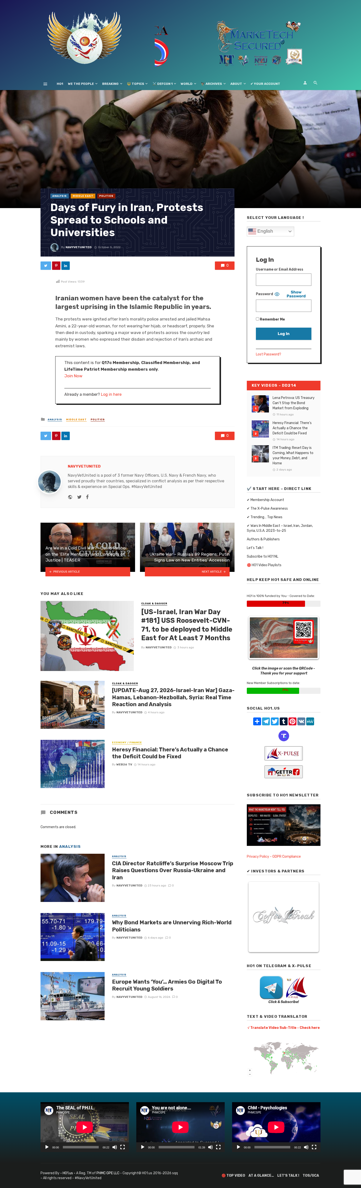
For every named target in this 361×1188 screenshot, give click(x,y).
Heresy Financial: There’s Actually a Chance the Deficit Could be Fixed (170, 753)
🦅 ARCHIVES (211, 84)
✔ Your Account (265, 84)
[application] (85, 1127)
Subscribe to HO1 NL (262, 556)
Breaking (110, 84)
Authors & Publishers (263, 539)
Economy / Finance (127, 742)
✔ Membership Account (265, 500)
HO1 (60, 84)
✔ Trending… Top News (264, 517)
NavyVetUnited (79, 247)
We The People (81, 84)
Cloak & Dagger (154, 603)
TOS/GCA (311, 1175)
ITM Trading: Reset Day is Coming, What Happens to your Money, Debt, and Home (293, 455)
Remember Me (272, 319)
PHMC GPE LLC (108, 1173)
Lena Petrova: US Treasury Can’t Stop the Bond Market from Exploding (294, 403)
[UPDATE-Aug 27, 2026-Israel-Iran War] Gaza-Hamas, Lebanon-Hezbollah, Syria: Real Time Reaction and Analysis (173, 697)
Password (264, 294)
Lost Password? (268, 354)
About (236, 84)
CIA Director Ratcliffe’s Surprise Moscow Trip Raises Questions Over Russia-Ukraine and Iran (172, 870)
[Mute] (114, 1147)
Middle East (83, 196)
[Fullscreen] (122, 1147)
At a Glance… (261, 1175)
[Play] (46, 1147)
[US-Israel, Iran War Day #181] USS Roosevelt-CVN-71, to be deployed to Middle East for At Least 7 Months (186, 625)
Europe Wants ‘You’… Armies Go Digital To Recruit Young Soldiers (167, 985)
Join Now (73, 375)
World (187, 84)
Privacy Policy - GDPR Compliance (274, 856)
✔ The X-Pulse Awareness (267, 508)
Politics (106, 196)
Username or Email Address (279, 269)
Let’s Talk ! (255, 548)
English (264, 231)
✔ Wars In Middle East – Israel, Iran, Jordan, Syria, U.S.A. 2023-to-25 (280, 528)
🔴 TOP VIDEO (233, 1175)
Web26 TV (124, 764)
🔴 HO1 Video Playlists (264, 565)
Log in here (111, 394)
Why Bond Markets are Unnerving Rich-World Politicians (172, 925)
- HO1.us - (68, 1173)
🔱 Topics (135, 84)
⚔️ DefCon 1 (163, 84)
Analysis (59, 196)
